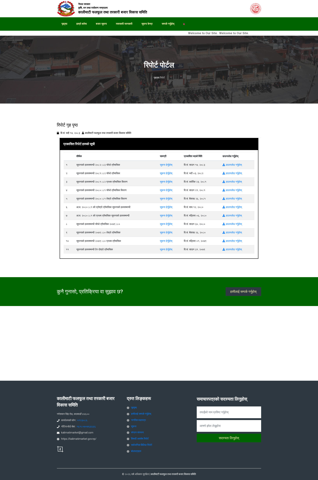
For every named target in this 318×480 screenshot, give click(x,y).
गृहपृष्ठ (64, 23)
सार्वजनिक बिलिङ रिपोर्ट (141, 444)
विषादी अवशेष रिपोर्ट (140, 438)
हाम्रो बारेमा (81, 23)
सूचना (133, 426)
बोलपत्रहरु (136, 451)
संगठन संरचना (137, 432)
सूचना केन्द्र (147, 23)
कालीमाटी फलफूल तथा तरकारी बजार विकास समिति (108, 132)
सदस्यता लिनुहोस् (229, 438)
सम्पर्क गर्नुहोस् (168, 23)
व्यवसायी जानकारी (124, 23)
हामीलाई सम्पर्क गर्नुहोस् (243, 292)
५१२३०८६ (82, 420)
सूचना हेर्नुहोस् (166, 164)
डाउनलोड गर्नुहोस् (233, 164)
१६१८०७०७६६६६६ (86, 426)
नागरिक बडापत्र (138, 420)
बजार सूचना (101, 23)
